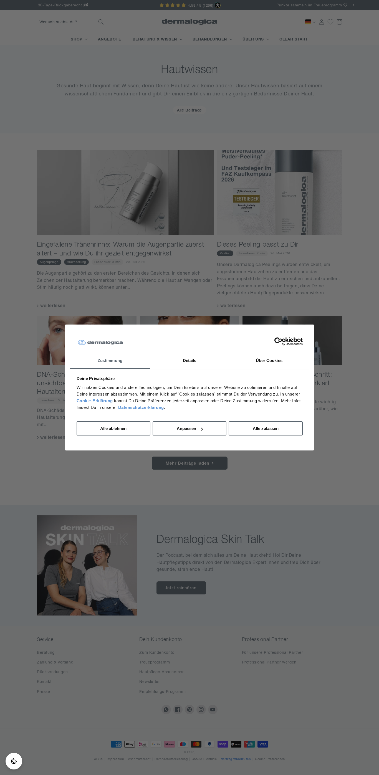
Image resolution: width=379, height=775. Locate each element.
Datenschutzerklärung (141, 407)
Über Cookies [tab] (269, 360)
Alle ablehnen (113, 428)
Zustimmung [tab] (110, 360)
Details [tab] (189, 360)
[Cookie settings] (14, 761)
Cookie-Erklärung (95, 400)
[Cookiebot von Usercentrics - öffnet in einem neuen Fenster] (278, 341)
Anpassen (186, 428)
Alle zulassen (266, 428)
